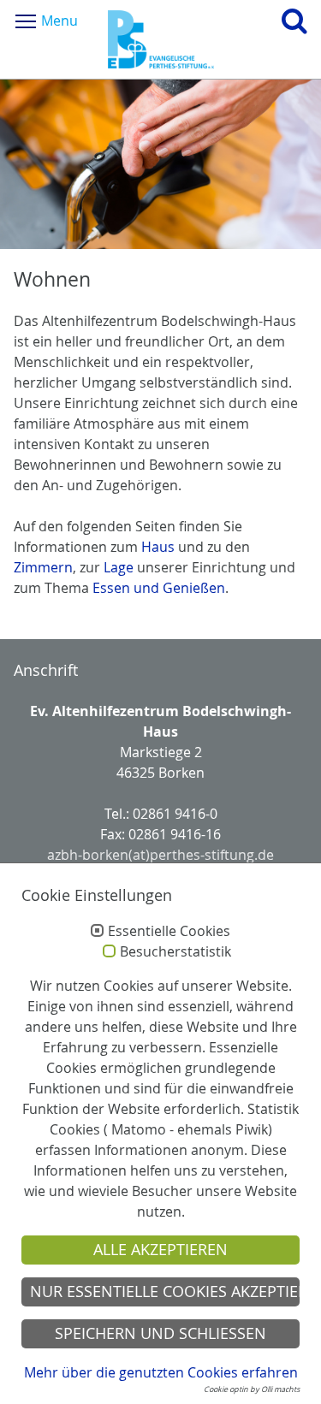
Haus (158, 546)
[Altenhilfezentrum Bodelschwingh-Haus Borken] (161, 39)
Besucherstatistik (175, 952)
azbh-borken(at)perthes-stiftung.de (160, 854)
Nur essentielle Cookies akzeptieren (165, 1291)
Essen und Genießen (158, 587)
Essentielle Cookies (169, 931)
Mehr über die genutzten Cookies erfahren (161, 1372)
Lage (119, 567)
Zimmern (43, 567)
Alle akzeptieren (160, 1249)
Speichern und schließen (160, 1333)
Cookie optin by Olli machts (252, 1389)
